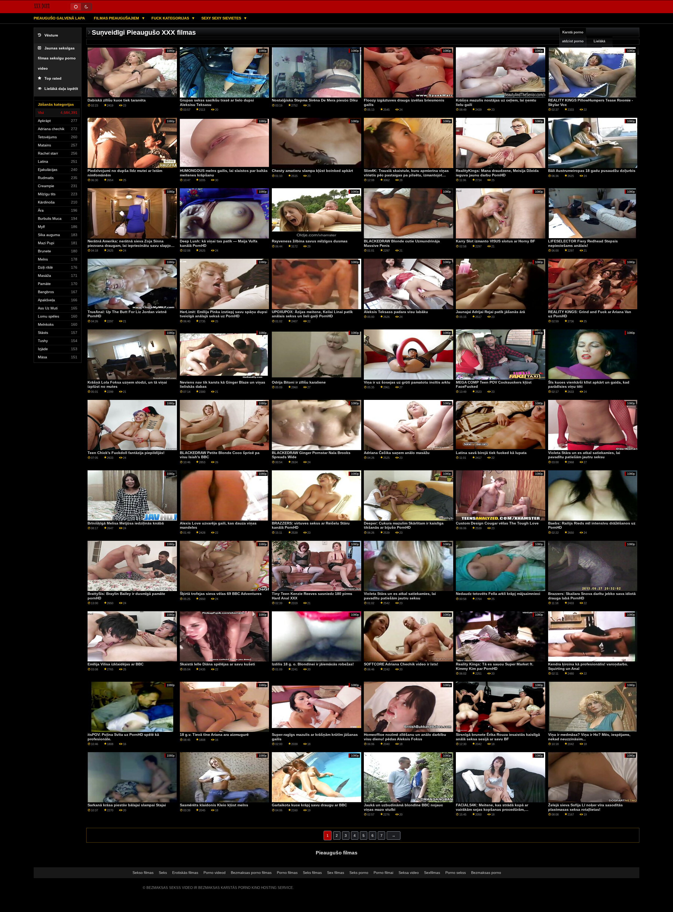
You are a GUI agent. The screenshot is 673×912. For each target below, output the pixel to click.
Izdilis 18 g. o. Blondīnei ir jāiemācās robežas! (313, 664)
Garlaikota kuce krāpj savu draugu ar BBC (309, 805)
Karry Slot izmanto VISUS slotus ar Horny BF (495, 241)
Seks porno (358, 872)
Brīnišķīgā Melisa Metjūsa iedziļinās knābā (126, 523)
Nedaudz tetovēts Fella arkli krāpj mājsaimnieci (498, 594)
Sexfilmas (432, 872)
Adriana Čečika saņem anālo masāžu (397, 453)
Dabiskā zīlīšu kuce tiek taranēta (117, 100)
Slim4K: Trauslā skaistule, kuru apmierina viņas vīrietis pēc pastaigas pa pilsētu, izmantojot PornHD (406, 175)
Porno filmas (287, 872)
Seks (163, 872)
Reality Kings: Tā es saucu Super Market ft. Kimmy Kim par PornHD (494, 666)
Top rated (53, 78)
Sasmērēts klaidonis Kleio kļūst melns (214, 805)
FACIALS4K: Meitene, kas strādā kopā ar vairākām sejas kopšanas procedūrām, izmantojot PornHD (492, 809)
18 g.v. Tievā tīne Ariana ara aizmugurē (214, 734)
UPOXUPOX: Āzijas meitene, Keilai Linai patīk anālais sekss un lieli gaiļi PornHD (312, 314)
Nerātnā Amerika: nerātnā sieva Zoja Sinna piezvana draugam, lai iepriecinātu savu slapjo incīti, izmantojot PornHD (129, 245)
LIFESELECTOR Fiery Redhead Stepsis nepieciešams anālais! (583, 243)
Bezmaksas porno (486, 872)
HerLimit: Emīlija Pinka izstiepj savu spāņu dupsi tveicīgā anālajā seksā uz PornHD (223, 314)
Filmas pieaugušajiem (117, 18)
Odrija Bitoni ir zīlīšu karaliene (299, 382)
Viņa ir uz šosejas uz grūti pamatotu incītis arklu (407, 382)
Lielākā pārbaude (599, 45)
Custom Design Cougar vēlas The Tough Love (497, 523)
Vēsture (51, 35)
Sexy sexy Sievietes (221, 18)
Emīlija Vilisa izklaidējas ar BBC (116, 664)
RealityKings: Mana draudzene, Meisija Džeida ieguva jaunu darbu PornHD (497, 173)
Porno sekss (455, 872)
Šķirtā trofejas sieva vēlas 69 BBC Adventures (221, 594)
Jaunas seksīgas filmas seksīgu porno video (57, 58)
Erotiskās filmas (185, 872)
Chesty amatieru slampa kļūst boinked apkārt (312, 171)
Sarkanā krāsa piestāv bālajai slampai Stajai (127, 805)
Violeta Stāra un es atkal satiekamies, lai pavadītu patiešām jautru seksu (584, 455)
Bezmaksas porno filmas (251, 872)
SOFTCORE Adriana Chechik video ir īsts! (401, 664)
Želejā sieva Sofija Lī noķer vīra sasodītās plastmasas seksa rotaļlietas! (585, 807)
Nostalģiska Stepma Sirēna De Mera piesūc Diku (315, 100)
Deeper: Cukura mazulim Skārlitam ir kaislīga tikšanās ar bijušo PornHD (403, 525)
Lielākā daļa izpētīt (61, 89)
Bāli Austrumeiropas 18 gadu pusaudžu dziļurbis (591, 171)
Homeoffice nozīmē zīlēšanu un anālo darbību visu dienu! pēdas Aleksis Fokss (405, 736)
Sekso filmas (143, 872)
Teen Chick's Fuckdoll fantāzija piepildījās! (126, 453)
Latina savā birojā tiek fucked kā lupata (491, 453)
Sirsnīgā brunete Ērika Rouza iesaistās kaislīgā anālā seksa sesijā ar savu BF (498, 736)
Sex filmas (335, 872)
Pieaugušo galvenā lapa (59, 18)
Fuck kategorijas (170, 18)
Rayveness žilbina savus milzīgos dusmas (310, 241)
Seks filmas (312, 872)
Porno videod (214, 872)
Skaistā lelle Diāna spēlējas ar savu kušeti (217, 664)
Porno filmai (383, 872)
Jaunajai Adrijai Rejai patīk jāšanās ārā (490, 312)
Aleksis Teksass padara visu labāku (396, 312)
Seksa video (409, 872)
